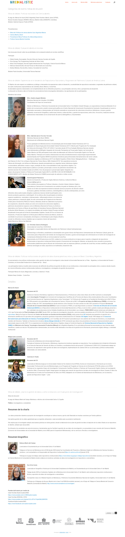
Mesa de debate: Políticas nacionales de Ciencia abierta (28, 14)
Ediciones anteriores (96, 2)
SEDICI (63, 532)
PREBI (61, 532)
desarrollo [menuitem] (70, 312)
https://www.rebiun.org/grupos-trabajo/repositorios (74, 456)
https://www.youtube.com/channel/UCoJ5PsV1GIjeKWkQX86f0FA (27, 499)
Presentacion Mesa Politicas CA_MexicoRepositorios (26, 37)
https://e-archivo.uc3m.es (72, 452)
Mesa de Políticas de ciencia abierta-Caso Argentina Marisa (28, 32)
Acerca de (74, 2)
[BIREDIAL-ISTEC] (21, 2)
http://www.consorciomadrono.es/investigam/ (61, 483)
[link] (22, 503)
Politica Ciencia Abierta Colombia (20, 39)
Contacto (107, 2)
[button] (114, 2)
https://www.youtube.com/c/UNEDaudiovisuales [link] (22, 495)
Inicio (66, 2)
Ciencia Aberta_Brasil (16, 35)
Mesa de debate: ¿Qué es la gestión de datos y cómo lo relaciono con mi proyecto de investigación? (45, 392)
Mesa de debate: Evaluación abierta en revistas (25, 48)
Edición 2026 (84, 2)
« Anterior (108, 513)
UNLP (67, 532)
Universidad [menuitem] (64, 308)
